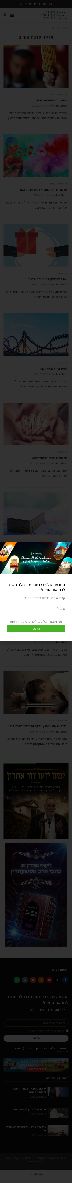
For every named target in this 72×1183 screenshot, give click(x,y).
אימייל (61, 608)
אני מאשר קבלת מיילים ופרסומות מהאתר (35, 621)
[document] (36, 591)
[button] (5, 547)
